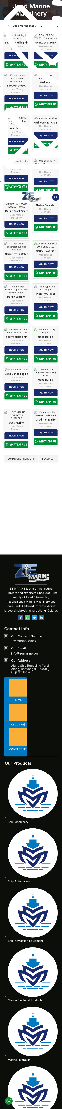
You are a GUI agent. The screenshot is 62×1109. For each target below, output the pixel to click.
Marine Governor (45, 251)
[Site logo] (31, 196)
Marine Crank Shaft (16, 211)
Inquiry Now (16, 224)
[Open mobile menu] (4, 197)
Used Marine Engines (45, 381)
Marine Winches (16, 297)
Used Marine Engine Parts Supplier (16, 375)
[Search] (55, 197)
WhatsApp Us (18, 233)
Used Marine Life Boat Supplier (46, 421)
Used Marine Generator (16, 424)
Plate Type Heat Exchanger (45, 295)
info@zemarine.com (25, 653)
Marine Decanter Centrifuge (45, 207)
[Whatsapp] (27, 617)
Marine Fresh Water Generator (16, 255)
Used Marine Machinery (16, 216)
